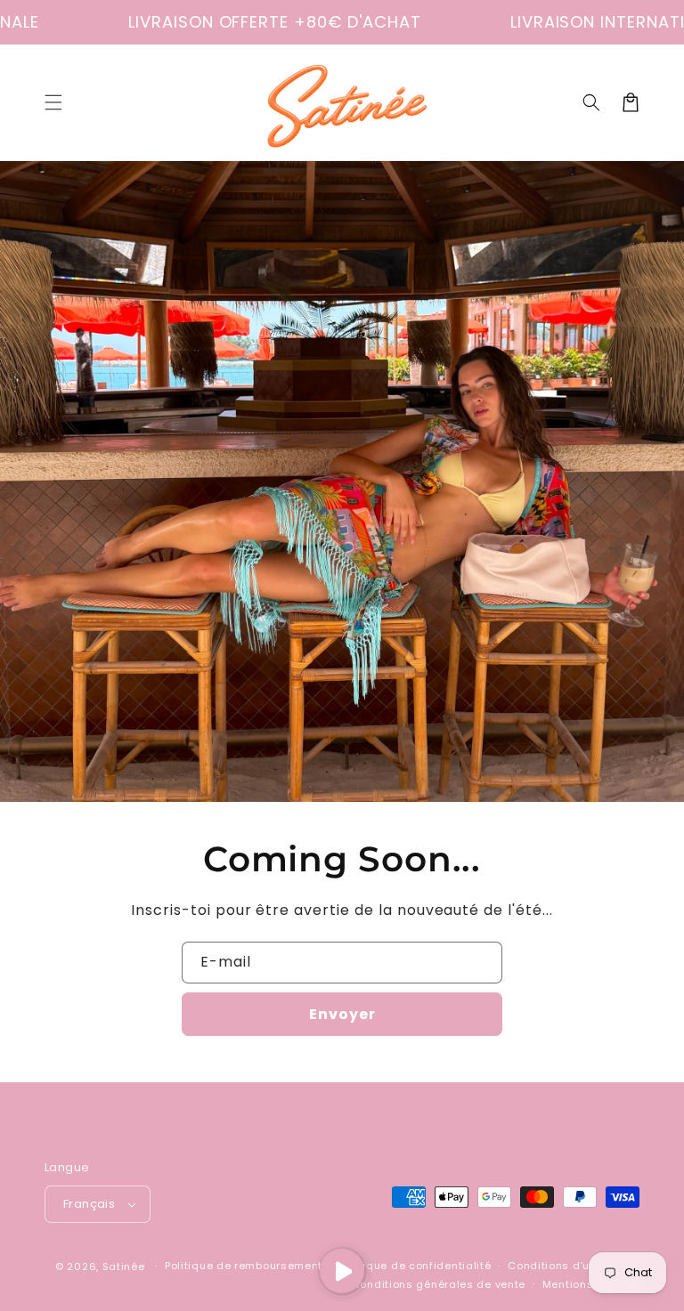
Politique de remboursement (243, 1265)
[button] (53, 102)
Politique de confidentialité (415, 1265)
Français (89, 1203)
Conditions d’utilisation (573, 1265)
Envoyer (342, 1014)
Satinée (123, 1266)
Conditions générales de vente (438, 1284)
